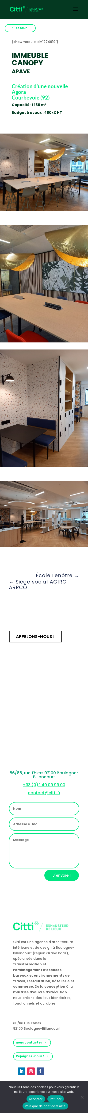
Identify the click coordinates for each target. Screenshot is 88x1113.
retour (21, 28)
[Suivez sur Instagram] (31, 1071)
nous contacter (29, 1042)
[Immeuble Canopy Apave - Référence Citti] (44, 209)
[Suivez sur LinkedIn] (21, 1071)
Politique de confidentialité (45, 1106)
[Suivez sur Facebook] (40, 1071)
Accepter (36, 1099)
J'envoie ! (62, 875)
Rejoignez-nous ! (30, 1056)
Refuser (56, 1099)
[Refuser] (82, 1097)
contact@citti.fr (44, 793)
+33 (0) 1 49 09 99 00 (44, 785)
